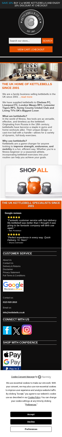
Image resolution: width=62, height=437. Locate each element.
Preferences (31, 429)
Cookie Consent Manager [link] (23, 377)
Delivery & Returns (11, 266)
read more (26, 96)
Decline (31, 422)
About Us (7, 260)
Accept (31, 414)
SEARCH (47, 41)
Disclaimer (8, 269)
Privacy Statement (11, 272)
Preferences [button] (30, 404)
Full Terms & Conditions (14, 275)
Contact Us (8, 263)
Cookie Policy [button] (34, 397)
